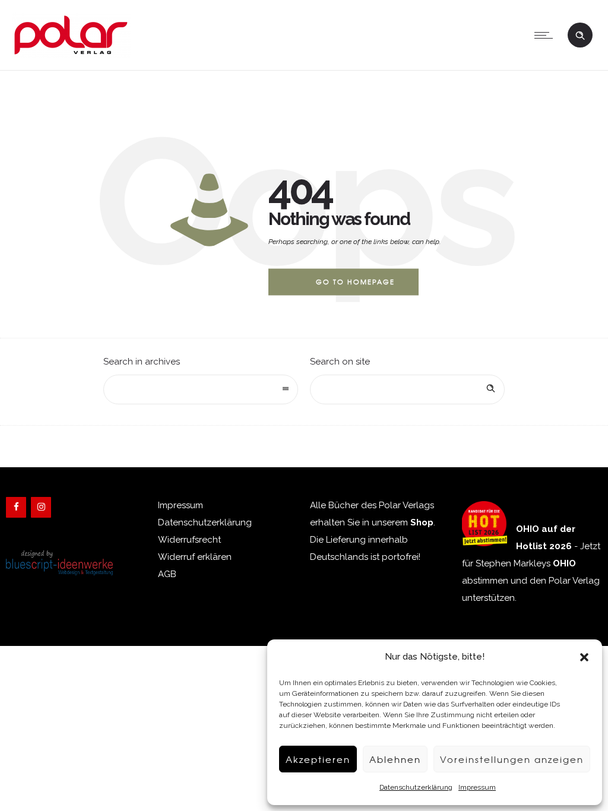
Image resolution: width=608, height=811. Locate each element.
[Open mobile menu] (546, 35)
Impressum (477, 787)
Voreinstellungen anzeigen (512, 759)
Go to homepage (355, 281)
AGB (167, 574)
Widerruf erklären (195, 557)
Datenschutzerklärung (415, 787)
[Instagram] (41, 507)
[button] (584, 657)
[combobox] (200, 389)
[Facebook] (16, 507)
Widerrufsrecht (189, 539)
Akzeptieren (318, 759)
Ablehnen (395, 759)
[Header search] (580, 34)
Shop (421, 522)
